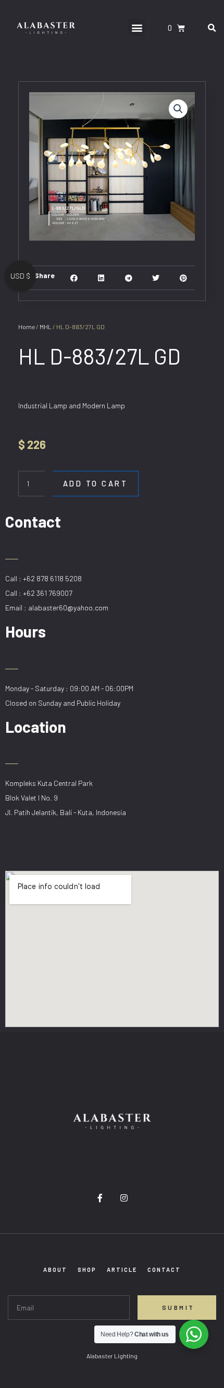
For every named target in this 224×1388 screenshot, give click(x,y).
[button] (136, 27)
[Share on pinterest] (183, 278)
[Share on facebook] (74, 278)
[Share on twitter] (156, 278)
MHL (46, 326)
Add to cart (95, 483)
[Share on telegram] (128, 278)
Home (26, 326)
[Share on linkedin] (101, 278)
